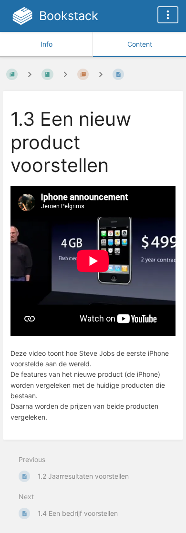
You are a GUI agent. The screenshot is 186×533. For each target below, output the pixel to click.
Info (46, 44)
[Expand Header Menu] (167, 14)
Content (139, 44)
